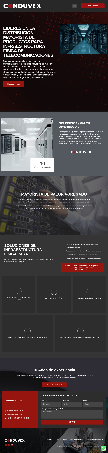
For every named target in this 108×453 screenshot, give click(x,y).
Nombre (44, 400)
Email (85, 400)
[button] (74, 6)
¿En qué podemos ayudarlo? (52, 409)
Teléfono (65, 400)
